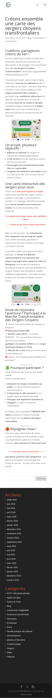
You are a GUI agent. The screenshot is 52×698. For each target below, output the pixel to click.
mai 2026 (11, 508)
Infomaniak (26, 694)
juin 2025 (11, 550)
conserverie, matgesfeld (18, 610)
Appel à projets (14, 597)
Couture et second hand (18, 614)
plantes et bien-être (16, 640)
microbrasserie (14, 635)
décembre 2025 (14, 529)
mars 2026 (11, 516)
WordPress (25, 691)
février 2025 (12, 567)
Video (9, 652)
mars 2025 (11, 563)
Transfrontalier (38, 38)
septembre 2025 (14, 542)
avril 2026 (11, 512)
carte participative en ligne (29, 191)
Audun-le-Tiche (14, 601)
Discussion (12, 618)
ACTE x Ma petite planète (18, 593)
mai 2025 (11, 554)
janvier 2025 (12, 571)
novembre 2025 (14, 533)
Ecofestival (12, 623)
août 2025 (11, 546)
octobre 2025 (13, 537)
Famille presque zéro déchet (19, 631)
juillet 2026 (12, 499)
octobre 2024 (13, 580)
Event (9, 627)
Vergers (10, 648)
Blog (29, 38)
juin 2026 (11, 504)
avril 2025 (11, 559)
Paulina (11, 38)
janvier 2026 (12, 525)
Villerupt (11, 656)
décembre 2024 (14, 575)
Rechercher (41, 479)
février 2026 (12, 521)
